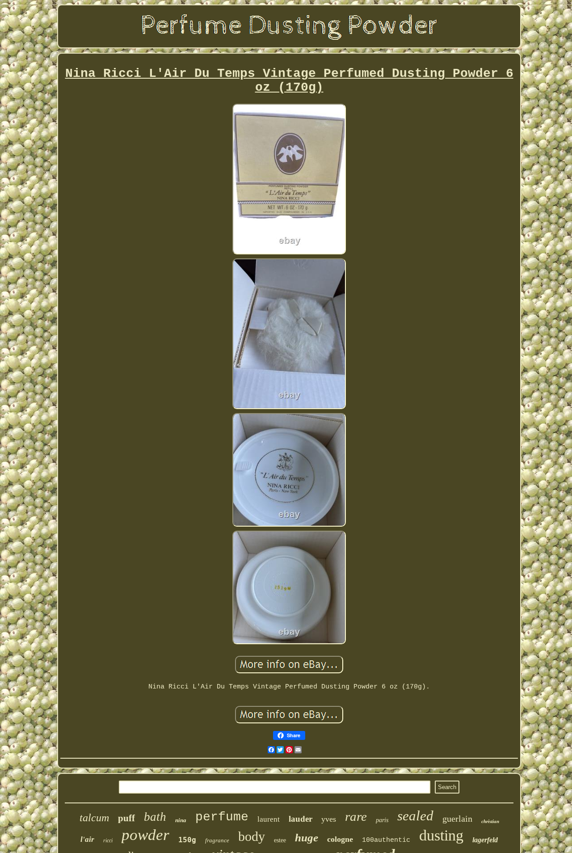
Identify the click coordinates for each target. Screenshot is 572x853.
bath (155, 816)
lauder (300, 818)
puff (126, 818)
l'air (87, 839)
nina (180, 820)
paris (382, 820)
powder (145, 835)
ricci (108, 840)
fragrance (217, 840)
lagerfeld (485, 840)
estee (280, 840)
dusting (441, 835)
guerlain (457, 818)
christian (490, 821)
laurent (268, 819)
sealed (415, 815)
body (251, 836)
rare (356, 816)
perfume (221, 817)
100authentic (386, 840)
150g (187, 840)
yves (328, 819)
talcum (94, 817)
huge (306, 838)
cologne (340, 839)
